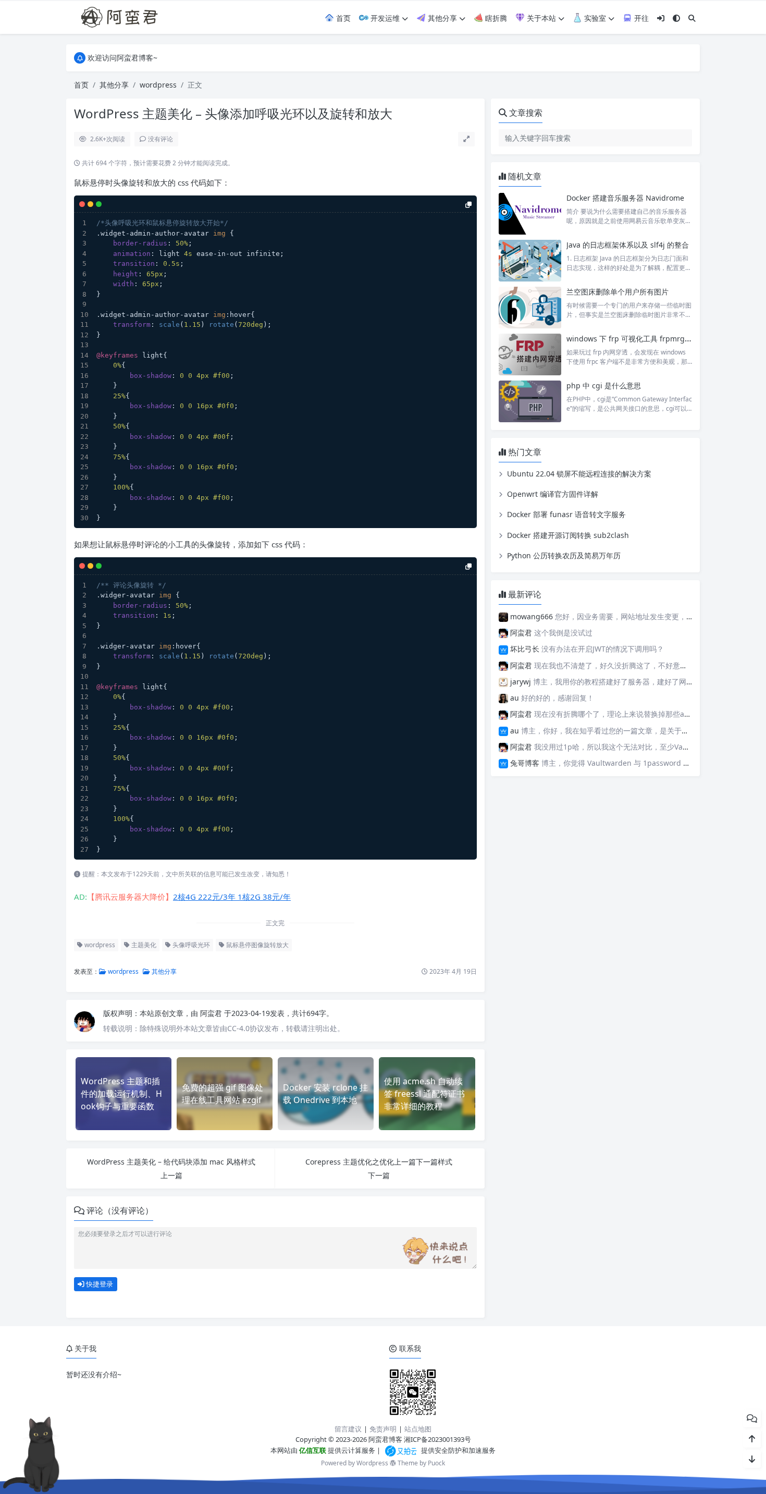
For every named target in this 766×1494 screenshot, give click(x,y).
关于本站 (540, 18)
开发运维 (384, 18)
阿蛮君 (212, 1013)
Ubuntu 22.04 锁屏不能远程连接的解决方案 (579, 474)
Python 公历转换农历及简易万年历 (564, 555)
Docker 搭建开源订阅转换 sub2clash (568, 535)
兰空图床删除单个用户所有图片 (617, 292)
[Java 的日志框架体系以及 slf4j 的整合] (530, 260)
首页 (342, 18)
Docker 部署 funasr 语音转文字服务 (566, 514)
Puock (436, 1463)
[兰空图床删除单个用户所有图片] (530, 307)
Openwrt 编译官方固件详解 (552, 494)
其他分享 (441, 18)
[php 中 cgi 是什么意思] (530, 401)
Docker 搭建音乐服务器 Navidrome (625, 198)
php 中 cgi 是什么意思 (603, 385)
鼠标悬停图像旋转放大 (257, 944)
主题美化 (143, 944)
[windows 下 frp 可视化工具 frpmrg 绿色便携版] (530, 354)
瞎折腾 (495, 18)
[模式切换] (676, 18)
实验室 (594, 18)
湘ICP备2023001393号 (437, 1439)
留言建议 (348, 1429)
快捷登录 (98, 1284)
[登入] (661, 18)
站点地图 (417, 1429)
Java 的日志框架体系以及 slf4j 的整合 (627, 245)
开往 (640, 18)
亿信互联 (312, 1450)
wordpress (158, 85)
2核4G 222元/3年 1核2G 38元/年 (232, 896)
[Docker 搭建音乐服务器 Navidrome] (530, 214)
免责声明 (383, 1429)
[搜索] (692, 18)
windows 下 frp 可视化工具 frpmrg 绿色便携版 (644, 339)
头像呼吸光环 (190, 944)
